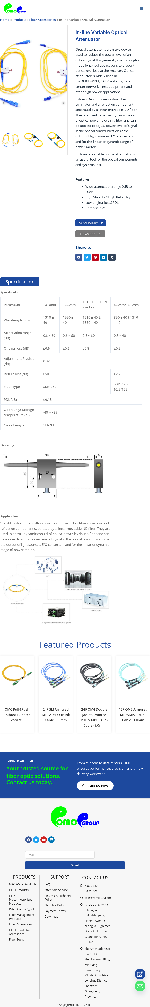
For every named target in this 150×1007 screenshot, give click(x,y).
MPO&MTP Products (22, 884)
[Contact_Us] (140, 974)
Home (5, 19)
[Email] (140, 986)
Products (19, 19)
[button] (78, 257)
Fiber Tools (16, 939)
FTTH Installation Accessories (20, 932)
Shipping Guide (55, 905)
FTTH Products (19, 890)
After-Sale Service (56, 890)
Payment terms (55, 911)
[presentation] (4, 103)
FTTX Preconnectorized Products (20, 899)
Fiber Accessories (42, 19)
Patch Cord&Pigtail (21, 909)
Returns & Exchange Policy (58, 897)
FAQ (47, 884)
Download (51, 916)
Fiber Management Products (21, 917)
